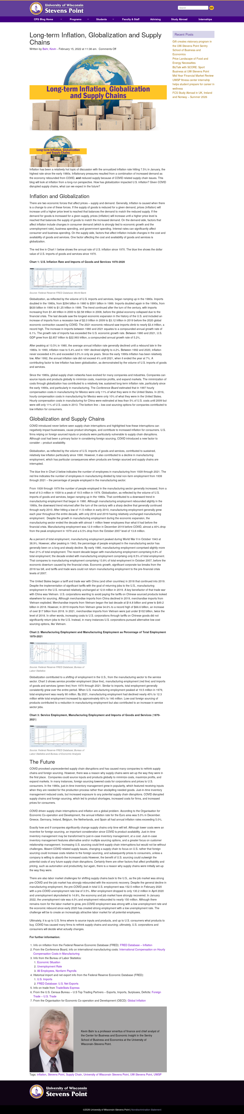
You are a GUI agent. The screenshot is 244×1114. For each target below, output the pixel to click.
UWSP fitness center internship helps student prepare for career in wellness (193, 84)
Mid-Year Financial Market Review (193, 75)
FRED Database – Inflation (136, 945)
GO (211, 7)
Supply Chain (74, 1074)
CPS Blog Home (43, 19)
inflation (41, 1074)
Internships (205, 19)
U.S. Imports (44, 979)
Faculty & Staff (130, 19)
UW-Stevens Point (141, 1074)
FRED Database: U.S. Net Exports (57, 983)
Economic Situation (48, 962)
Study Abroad (179, 19)
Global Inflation (137, 1000)
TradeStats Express (67, 988)
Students (101, 19)
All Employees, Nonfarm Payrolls (56, 971)
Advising (155, 19)
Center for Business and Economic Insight (111, 1035)
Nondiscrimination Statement (146, 1109)
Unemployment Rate (49, 966)
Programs (75, 19)
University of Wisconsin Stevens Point (106, 1074)
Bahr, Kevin (49, 49)
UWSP (157, 1074)
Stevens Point (56, 1074)
